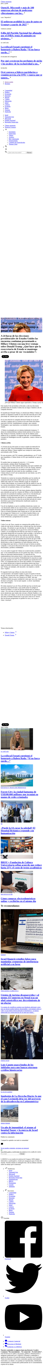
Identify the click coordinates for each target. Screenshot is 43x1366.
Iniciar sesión (9, 82)
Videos (11, 135)
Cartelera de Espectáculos (17, 142)
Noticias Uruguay (10, 127)
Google (11, 1185)
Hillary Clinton (11, 632)
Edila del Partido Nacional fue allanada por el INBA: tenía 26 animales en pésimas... (21, 36)
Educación (8, 101)
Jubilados (12, 1186)
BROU (11, 1181)
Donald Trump (11, 635)
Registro (7, 84)
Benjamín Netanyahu (11, 122)
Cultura (7, 99)
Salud (6, 103)
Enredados (12, 132)
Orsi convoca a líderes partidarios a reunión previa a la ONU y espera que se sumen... (21, 75)
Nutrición (8, 112)
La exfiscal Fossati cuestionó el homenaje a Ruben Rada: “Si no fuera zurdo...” (20, 50)
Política (7, 92)
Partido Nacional (10, 120)
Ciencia (7, 104)
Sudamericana (13, 1179)
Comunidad (8, 90)
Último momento (6, 1)
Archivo (11, 137)
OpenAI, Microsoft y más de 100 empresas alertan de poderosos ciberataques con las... (17, 10)
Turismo (7, 110)
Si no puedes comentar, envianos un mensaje (15, 1148)
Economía (8, 94)
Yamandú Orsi (9, 117)
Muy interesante (14, 139)
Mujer (7, 108)
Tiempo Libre (13, 144)
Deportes (7, 96)
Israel (6, 115)
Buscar (29, 152)
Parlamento (12, 1183)
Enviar (22, 1154)
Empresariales (13, 141)
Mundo (7, 97)
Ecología (7, 106)
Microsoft (8, 118)
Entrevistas (12, 133)
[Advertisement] (21, 176)
